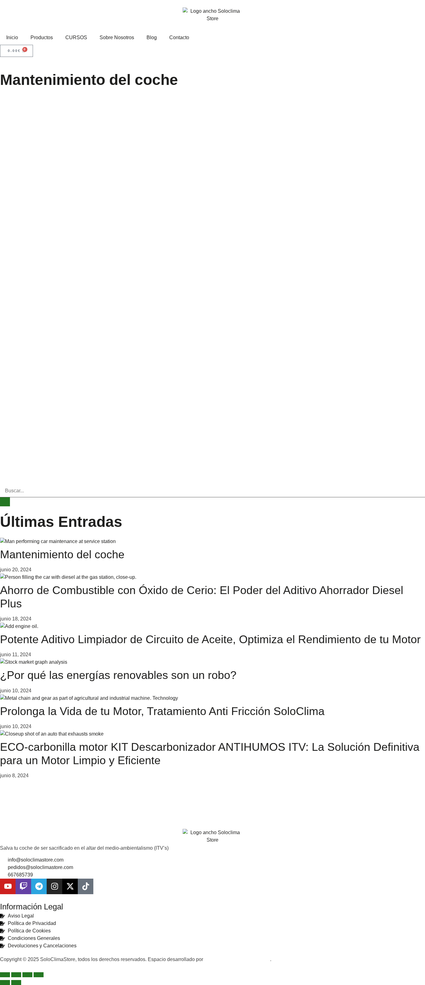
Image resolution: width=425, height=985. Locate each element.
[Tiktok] (85, 886)
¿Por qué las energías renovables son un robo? (118, 675)
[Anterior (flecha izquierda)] (5, 982)
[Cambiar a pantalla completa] (16, 974)
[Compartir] (27, 974)
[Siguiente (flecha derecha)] (16, 982)
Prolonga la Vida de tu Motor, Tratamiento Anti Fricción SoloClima (162, 711)
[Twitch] (23, 886)
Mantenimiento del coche (62, 554)
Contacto (179, 37)
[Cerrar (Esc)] (39, 974)
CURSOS (76, 37)
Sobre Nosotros (117, 37)
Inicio (12, 37)
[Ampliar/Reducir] (5, 974)
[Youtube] (8, 886)
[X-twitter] (70, 886)
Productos (41, 37)
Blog (152, 37)
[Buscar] (5, 501)
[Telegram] (39, 886)
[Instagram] (54, 886)
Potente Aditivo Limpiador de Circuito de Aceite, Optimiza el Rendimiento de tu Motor (210, 639)
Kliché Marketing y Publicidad (237, 959)
